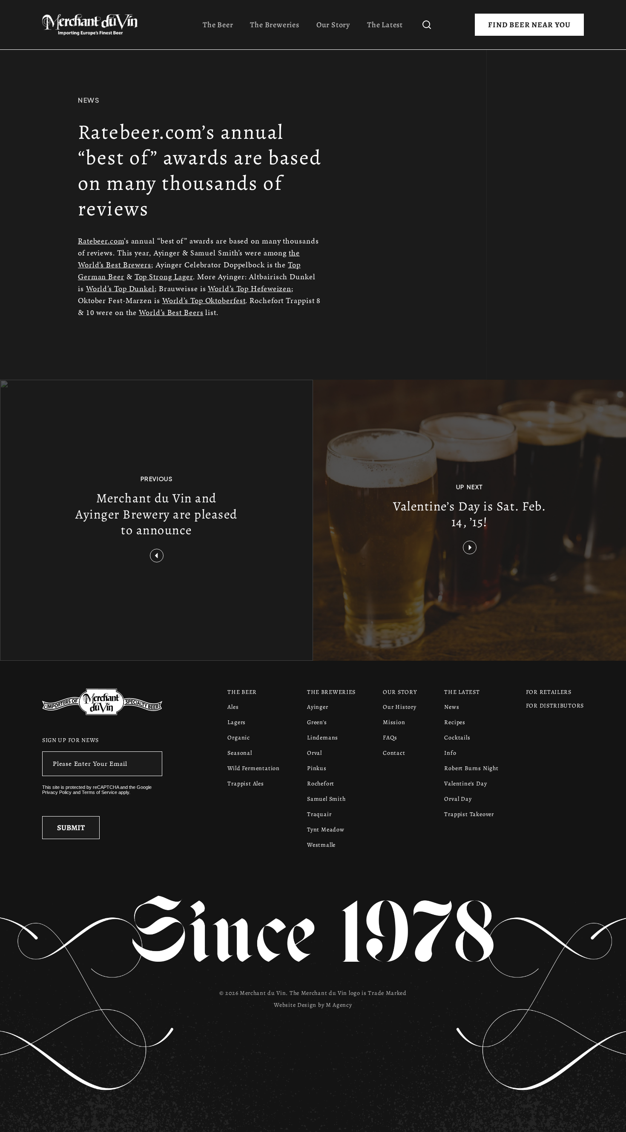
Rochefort (320, 784)
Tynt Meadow (326, 829)
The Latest (385, 25)
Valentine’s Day (465, 784)
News (88, 100)
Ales (232, 707)
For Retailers (548, 692)
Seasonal (239, 753)
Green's (317, 722)
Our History (399, 707)
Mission (394, 722)
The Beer (218, 25)
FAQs (390, 738)
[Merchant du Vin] (93, 24)
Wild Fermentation (253, 768)
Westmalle (321, 845)
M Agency (339, 1005)
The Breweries (274, 25)
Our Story (333, 25)
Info (450, 753)
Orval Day (457, 799)
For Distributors (555, 706)
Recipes (454, 722)
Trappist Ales (245, 784)
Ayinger (317, 707)
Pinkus (317, 768)
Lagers (236, 722)
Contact (394, 753)
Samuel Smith (326, 799)
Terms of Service (99, 792)
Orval (314, 753)
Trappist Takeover (469, 814)
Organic (238, 738)
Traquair (319, 814)
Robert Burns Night (471, 768)
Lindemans (322, 738)
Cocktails (457, 738)
